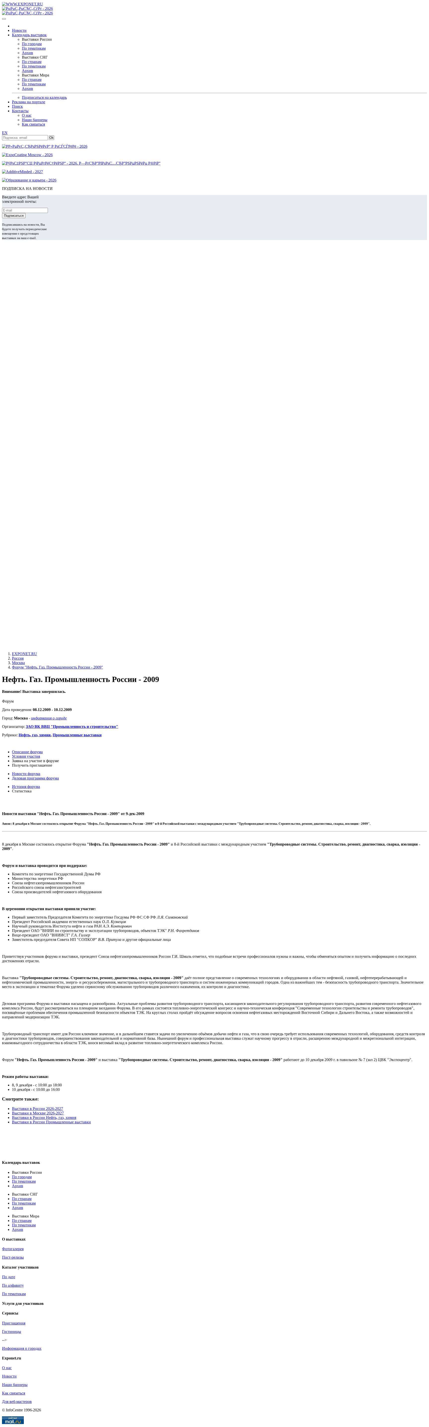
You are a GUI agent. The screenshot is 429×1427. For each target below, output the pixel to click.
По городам (32, 44)
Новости (19, 30)
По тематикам (34, 48)
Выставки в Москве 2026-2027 (38, 1113)
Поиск (17, 106)
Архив (27, 53)
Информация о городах (21, 1348)
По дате (8, 1277)
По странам (31, 62)
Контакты (20, 111)
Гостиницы (11, 1331)
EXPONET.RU (24, 654)
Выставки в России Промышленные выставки (51, 1122)
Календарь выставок (29, 35)
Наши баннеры (34, 120)
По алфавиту (13, 1285)
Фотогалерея (13, 1249)
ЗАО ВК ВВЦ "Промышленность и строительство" (72, 726)
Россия (18, 658)
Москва (18, 663)
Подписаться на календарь (44, 97)
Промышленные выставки (77, 735)
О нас (27, 115)
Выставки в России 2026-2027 (37, 1108)
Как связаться (33, 124)
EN (4, 133)
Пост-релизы (13, 1257)
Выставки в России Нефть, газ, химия (44, 1117)
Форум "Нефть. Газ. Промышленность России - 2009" (57, 667)
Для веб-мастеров (17, 1401)
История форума (26, 787)
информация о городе (49, 718)
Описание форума (27, 752)
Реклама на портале (28, 102)
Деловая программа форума (35, 778)
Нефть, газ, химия (35, 735)
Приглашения (13, 1323)
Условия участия (26, 756)
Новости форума (26, 774)
